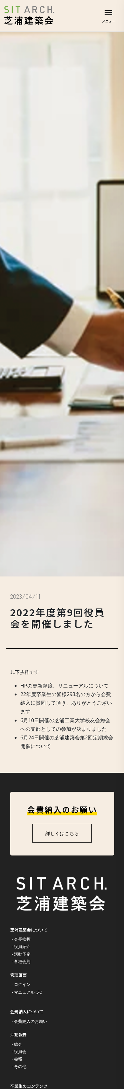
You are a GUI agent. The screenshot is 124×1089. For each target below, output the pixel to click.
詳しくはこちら (62, 833)
